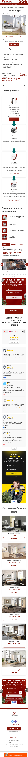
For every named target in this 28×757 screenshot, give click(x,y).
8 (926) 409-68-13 (14, 113)
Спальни (10, 7)
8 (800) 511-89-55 (15, 109)
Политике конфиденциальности (14, 699)
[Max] (15, 502)
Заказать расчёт (14, 44)
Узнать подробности (23, 75)
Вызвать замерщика (14, 146)
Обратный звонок (14, 728)
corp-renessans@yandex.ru (14, 731)
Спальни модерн (20, 7)
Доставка (13, 244)
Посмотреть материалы (14, 311)
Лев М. (8, 382)
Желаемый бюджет (15, 292)
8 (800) (14, 725)
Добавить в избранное (14, 740)
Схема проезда (14, 737)
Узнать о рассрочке (14, 173)
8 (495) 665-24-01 (14, 111)
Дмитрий (9, 365)
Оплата (21, 244)
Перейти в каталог (14, 200)
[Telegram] (13, 502)
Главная (4, 7)
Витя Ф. (8, 432)
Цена (4, 244)
